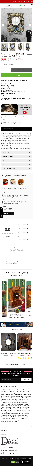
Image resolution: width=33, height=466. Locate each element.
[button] (23, 224)
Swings (3, 407)
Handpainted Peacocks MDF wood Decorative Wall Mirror (7, 353)
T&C (4, 160)
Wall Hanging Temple (19, 391)
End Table (10, 415)
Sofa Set (17, 417)
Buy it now (16, 75)
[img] (7, 234)
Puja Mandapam (13, 398)
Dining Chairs (19, 420)
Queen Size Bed (21, 410)
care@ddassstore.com (10, 450)
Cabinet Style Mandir (7, 402)
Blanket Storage (14, 409)
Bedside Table (26, 407)
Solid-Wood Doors (11, 396)
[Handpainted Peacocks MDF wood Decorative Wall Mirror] (7, 342)
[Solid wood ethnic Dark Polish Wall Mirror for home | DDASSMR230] (23, 342)
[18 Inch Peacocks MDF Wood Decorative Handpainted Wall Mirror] (4, 47)
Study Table (16, 415)
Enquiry (4, 119)
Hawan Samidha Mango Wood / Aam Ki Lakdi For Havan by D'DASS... (15, 196)
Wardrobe (18, 407)
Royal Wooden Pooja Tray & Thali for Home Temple (14, 189)
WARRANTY (6, 152)
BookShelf (23, 406)
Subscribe (26, 379)
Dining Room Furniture (17, 413)
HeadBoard (4, 420)
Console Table (10, 407)
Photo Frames (13, 390)
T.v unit (10, 406)
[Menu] (1, 6)
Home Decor (22, 398)
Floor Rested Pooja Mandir (12, 393)
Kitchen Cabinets (24, 418)
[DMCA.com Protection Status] (16, 463)
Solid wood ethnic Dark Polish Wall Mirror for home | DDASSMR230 (24, 353)
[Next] (30, 25)
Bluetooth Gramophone (24, 390)
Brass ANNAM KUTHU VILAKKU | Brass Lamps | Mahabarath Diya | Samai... (15, 203)
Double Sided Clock (17, 401)
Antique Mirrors (18, 394)
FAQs (4, 164)
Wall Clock (27, 401)
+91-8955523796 (8, 448)
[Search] (16, 5)
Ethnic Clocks (9, 394)
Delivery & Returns (20, 117)
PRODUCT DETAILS (8, 129)
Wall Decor (15, 404)
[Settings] (24, 5)
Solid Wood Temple (6, 391)
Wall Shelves (4, 390)
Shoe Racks (24, 415)
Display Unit (16, 406)
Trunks (25, 394)
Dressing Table (5, 409)
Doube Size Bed (11, 412)
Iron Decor (8, 404)
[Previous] (3, 25)
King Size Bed (12, 410)
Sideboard (4, 410)
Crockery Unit (24, 409)
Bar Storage (14, 418)
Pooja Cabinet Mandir (12, 399)
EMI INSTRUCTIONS (8, 156)
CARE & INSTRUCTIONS (9, 168)
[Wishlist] (27, 5)
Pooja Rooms (20, 412)
